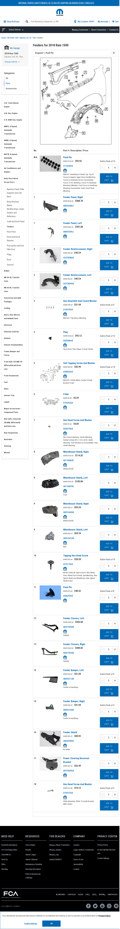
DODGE (80, 894)
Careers (76, 845)
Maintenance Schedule (33, 864)
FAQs (3, 864)
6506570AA (68, 429)
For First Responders (9, 850)
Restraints (8, 439)
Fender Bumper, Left (73, 670)
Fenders (10, 226)
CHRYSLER (72, 894)
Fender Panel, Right (73, 197)
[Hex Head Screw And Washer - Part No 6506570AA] (50, 426)
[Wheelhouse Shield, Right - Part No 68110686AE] (50, 458)
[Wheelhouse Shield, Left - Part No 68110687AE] (50, 484)
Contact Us (114, 30)
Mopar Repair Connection (59, 845)
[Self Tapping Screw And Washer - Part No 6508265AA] (50, 374)
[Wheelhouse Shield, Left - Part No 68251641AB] (50, 536)
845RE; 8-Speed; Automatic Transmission (10, 144)
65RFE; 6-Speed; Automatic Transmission (10, 130)
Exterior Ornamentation (13, 345)
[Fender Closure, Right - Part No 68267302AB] (50, 653)
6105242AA (68, 403)
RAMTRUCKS (112, 894)
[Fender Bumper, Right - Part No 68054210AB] (50, 707)
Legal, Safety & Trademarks (83, 850)
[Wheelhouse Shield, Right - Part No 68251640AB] (50, 510)
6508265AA (68, 372)
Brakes (7, 271)
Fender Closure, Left (73, 618)
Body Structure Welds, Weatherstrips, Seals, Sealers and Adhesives (15, 209)
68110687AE (68, 486)
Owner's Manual (31, 859)
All (7, 78)
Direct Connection (98, 30)
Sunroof (10, 265)
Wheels (7, 452)
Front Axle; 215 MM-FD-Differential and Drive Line (13, 365)
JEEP (94, 894)
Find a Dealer (30, 845)
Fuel (5, 382)
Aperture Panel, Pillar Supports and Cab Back (15, 193)
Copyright (77, 855)
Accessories (11, 88)
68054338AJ (68, 206)
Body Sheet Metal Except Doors (11, 180)
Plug (65, 332)
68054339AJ (68, 232)
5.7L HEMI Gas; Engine (13, 120)
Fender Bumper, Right (74, 701)
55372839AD (68, 283)
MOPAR (102, 894)
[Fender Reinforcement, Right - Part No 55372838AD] (50, 255)
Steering (7, 446)
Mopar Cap (54, 855)
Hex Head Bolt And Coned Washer (80, 301)
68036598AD (68, 741)
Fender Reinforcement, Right (77, 249)
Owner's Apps (30, 855)
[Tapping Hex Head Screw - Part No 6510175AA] (50, 564)
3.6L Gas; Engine (10, 113)
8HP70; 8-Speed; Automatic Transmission (10, 158)
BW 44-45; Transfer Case (11, 289)
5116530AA (68, 166)
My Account (103, 21)
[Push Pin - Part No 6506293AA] (50, 592)
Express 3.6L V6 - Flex (28, 38)
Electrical (8, 325)
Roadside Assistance (9, 845)
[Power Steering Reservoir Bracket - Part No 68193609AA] (50, 763)
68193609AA (68, 771)
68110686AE (68, 460)
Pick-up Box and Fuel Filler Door (15, 247)
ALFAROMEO (60, 894)
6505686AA (68, 340)
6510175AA (68, 564)
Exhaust (7, 338)
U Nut (66, 394)
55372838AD (68, 258)
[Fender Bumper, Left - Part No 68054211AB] (50, 679)
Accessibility (78, 864)
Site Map (4, 869)
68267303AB (68, 627)
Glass (6, 389)
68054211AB (68, 679)
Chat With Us (6, 855)
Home (3, 38)
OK (51, 923)
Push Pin (67, 157)
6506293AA (68, 596)
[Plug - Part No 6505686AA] (50, 338)
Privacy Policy (102, 845)
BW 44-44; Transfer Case (11, 279)
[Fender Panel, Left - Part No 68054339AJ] (50, 232)
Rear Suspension (11, 433)
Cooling (7, 308)
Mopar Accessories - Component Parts (12, 410)
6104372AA (68, 793)
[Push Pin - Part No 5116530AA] (50, 163)
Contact (76, 869)
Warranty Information (33, 869)
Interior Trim (9, 395)
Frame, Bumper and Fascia (12, 353)
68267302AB (68, 653)
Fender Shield (70, 732)
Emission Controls (11, 332)
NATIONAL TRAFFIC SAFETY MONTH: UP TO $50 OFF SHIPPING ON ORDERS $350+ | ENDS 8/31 (56, 3)
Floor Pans (11, 232)
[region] (60, 920)
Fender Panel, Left (72, 223)
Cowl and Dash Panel (15, 221)
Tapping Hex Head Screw (75, 555)
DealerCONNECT (55, 859)
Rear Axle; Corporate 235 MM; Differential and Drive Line (12, 422)
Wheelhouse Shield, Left (75, 477)
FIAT (88, 894)
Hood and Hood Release (13, 239)
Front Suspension (11, 376)
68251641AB (68, 538)
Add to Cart (108, 178)
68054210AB (68, 710)
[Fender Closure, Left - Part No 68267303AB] (50, 627)
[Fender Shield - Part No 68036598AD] (50, 739)
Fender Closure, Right (74, 644)
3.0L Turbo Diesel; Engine (11, 105)
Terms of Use (78, 859)
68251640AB (68, 512)
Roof (9, 259)
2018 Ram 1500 (12, 38)
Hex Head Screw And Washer (77, 420)
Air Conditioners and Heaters (12, 170)
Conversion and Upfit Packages (12, 300)
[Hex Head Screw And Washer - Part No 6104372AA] (50, 790)
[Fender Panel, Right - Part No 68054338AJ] (50, 206)
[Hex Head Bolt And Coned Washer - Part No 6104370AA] (50, 307)
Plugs (9, 254)
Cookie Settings (103, 858)
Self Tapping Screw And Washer (79, 363)
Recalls (28, 850)
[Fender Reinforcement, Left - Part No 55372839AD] (50, 281)
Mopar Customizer (80, 30)
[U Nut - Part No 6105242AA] (50, 400)
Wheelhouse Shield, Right (76, 451)
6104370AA (68, 309)
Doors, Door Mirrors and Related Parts (12, 317)
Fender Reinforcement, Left (77, 275)
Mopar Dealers (55, 850)
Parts (8, 83)
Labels (6, 402)
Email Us (4, 859)
